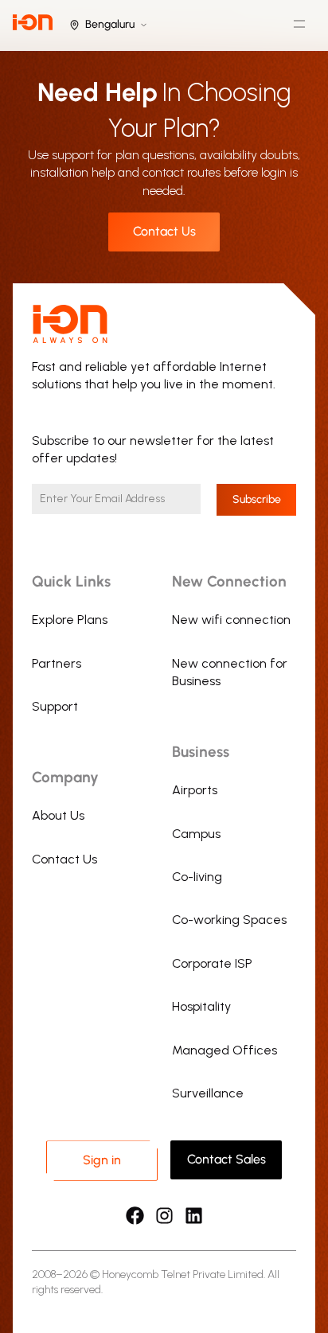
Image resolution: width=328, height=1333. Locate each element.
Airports (194, 789)
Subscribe (256, 499)
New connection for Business (229, 672)
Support (55, 706)
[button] (299, 26)
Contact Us (64, 859)
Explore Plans (69, 619)
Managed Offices (224, 1050)
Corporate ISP (212, 963)
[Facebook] (135, 1215)
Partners (56, 663)
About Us (58, 815)
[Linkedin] (194, 1215)
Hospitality (201, 1006)
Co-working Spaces (229, 919)
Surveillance (208, 1093)
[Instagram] (164, 1215)
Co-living (197, 876)
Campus (196, 833)
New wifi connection (231, 619)
